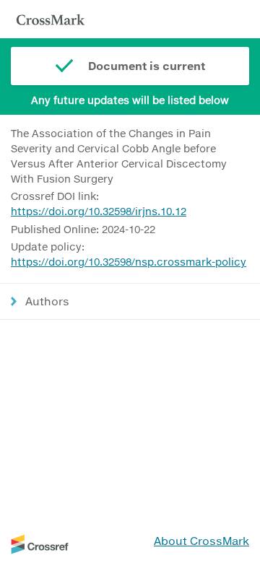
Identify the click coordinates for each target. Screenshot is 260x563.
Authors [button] (47, 300)
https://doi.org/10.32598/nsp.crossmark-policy (128, 262)
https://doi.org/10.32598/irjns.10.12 (98, 211)
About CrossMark (201, 540)
